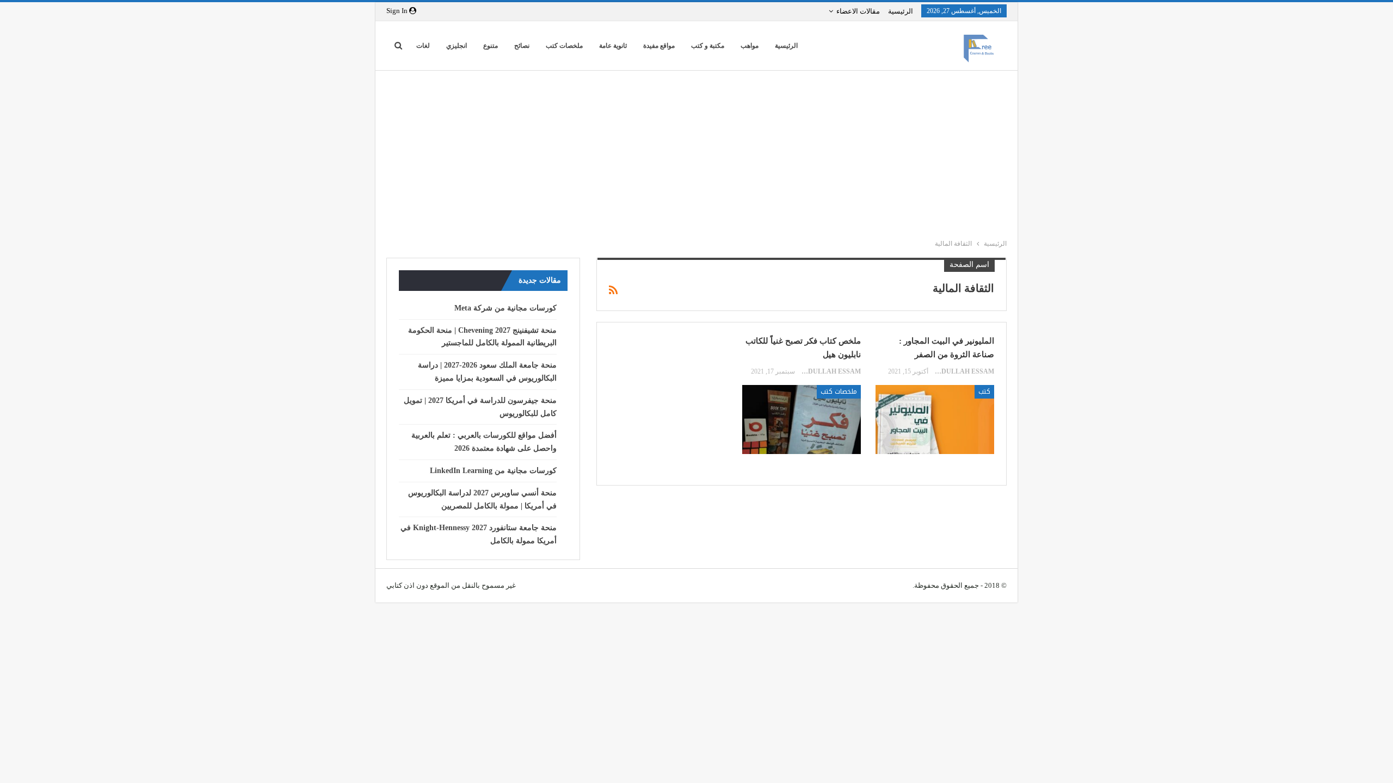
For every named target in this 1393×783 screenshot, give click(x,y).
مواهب (750, 45)
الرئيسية (900, 11)
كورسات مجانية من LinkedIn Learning (493, 471)
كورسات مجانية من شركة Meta (505, 308)
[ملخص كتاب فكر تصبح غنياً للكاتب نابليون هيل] (801, 419)
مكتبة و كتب (707, 45)
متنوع (490, 45)
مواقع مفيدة (659, 45)
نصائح (521, 45)
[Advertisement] (691, 152)
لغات (423, 45)
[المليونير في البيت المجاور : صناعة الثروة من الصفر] (935, 419)
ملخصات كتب (564, 45)
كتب (984, 391)
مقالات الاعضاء (858, 11)
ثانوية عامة (613, 45)
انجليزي (456, 45)
